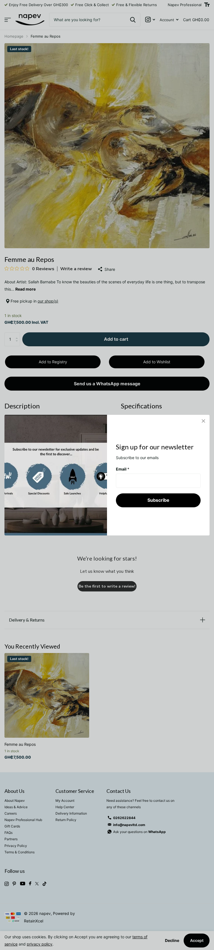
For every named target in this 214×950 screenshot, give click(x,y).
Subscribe (158, 500)
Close (203, 421)
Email (122, 468)
